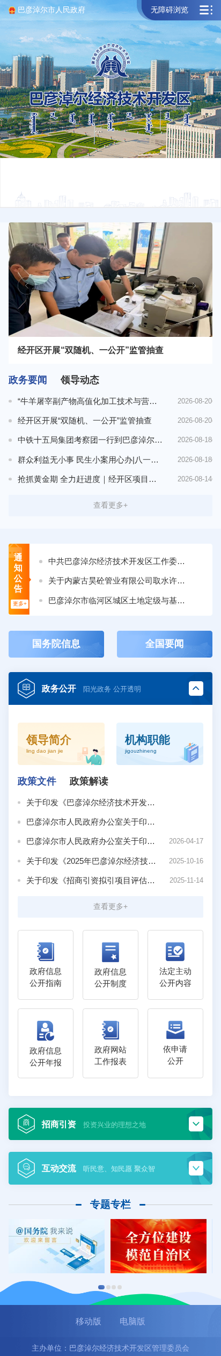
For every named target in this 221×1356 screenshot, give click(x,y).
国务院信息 (56, 643)
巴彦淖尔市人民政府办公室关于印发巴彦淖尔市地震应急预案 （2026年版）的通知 (92, 821)
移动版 (88, 1321)
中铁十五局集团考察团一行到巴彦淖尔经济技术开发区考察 (91, 439)
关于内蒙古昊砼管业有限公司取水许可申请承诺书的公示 (119, 580)
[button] (101, 1287)
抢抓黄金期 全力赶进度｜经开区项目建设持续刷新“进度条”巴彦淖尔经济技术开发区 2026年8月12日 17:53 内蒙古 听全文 (91, 479)
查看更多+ (110, 505)
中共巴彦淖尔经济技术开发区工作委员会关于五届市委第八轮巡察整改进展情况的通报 (119, 561)
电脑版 (132, 1321)
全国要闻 (164, 643)
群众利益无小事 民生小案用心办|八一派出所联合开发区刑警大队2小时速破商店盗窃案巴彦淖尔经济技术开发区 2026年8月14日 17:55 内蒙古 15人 (91, 459)
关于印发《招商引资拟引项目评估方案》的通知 (92, 880)
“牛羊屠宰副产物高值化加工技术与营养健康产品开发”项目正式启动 (91, 401)
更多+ (20, 604)
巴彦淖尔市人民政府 (51, 9)
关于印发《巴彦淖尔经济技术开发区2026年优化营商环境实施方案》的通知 (92, 802)
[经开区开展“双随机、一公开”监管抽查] (110, 279)
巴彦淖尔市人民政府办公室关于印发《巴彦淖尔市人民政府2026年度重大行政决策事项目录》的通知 (92, 841)
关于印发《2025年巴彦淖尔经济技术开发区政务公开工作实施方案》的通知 (92, 860)
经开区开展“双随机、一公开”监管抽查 (85, 420)
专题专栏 (110, 1204)
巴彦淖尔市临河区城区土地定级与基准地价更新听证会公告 (119, 600)
